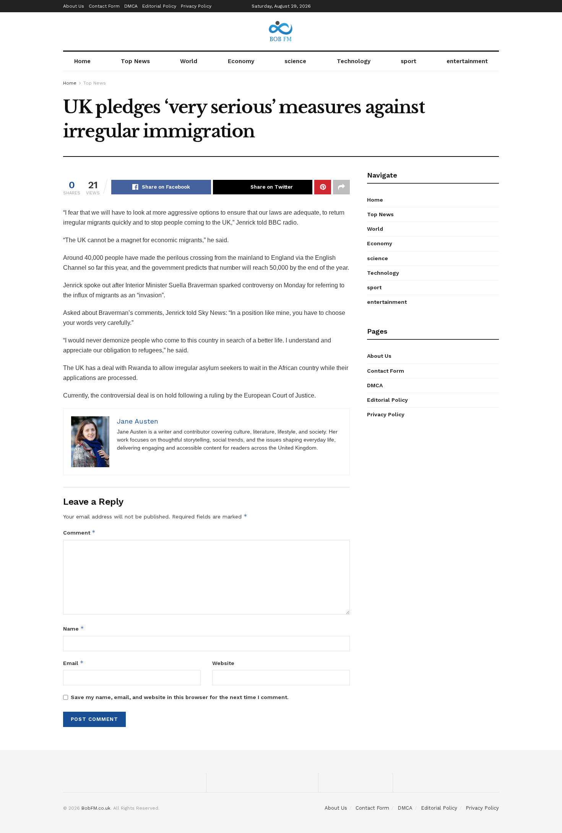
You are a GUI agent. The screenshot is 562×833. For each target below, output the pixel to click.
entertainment (467, 61)
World (188, 61)
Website (223, 663)
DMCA (131, 6)
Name (73, 628)
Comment (79, 532)
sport (408, 61)
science (295, 61)
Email (73, 663)
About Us (73, 6)
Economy (241, 61)
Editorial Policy (159, 6)
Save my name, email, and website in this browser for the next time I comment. (180, 697)
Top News (135, 61)
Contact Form (104, 6)
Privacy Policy (196, 6)
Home (82, 61)
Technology (353, 61)
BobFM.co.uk (95, 808)
